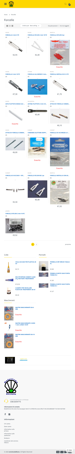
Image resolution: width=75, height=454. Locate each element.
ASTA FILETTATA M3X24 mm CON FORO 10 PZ (15, 104)
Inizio (5, 14)
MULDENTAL (31, 101)
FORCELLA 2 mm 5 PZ (12, 35)
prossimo (68, 244)
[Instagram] (9, 414)
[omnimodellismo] (11, 4)
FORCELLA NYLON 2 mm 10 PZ (37, 35)
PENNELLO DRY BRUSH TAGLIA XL (60, 262)
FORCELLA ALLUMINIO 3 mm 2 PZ (37, 74)
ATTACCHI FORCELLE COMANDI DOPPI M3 (60, 104)
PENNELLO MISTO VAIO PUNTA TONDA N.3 (60, 274)
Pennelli (42, 255)
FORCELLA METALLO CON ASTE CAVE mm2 (60, 175)
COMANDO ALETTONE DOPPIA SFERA (37, 132)
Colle (6, 255)
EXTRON (30, 71)
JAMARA (7, 211)
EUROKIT (30, 130)
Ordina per (25, 25)
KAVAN (7, 32)
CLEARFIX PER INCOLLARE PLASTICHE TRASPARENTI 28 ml (25, 288)
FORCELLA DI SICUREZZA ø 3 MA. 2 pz (60, 132)
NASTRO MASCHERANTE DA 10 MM (25, 335)
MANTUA (52, 32)
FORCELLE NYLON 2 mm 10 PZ (15, 213)
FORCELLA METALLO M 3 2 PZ (59, 74)
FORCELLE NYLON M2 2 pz (36, 175)
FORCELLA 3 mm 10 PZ (12, 74)
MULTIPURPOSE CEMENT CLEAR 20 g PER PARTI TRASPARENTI (25, 277)
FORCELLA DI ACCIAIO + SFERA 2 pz (15, 175)
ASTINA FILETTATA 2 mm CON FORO (37, 104)
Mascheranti (9, 300)
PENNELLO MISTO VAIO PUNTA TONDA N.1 (60, 285)
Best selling (33, 25)
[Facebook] (5, 414)
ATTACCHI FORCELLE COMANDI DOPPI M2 (15, 132)
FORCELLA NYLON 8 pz (57, 35)
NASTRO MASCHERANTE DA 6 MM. (24, 308)
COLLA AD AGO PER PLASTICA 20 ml (25, 262)
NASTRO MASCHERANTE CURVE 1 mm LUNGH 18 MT (25, 324)
